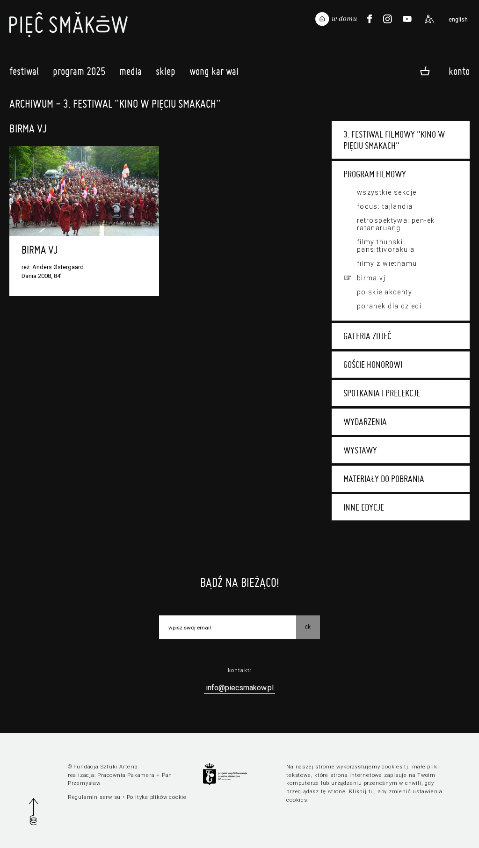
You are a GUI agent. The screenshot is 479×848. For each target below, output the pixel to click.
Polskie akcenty (384, 292)
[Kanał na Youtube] (406, 19)
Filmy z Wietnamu (387, 263)
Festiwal (24, 71)
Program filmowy (374, 174)
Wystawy (360, 450)
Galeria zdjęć (367, 336)
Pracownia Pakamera (125, 775)
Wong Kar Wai (214, 71)
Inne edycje (363, 507)
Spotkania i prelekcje (381, 393)
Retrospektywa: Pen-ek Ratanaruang (396, 224)
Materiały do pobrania (383, 478)
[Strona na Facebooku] (369, 19)
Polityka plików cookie (157, 797)
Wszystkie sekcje (387, 192)
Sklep (165, 71)
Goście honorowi (372, 364)
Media (130, 71)
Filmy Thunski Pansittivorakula (386, 245)
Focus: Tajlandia (385, 206)
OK (308, 626)
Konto (459, 71)
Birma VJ (371, 278)
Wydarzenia (365, 421)
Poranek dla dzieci (389, 306)
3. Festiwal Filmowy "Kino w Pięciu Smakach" (394, 140)
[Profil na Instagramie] (387, 19)
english (458, 19)
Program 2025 (79, 71)
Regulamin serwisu (94, 797)
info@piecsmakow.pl (240, 687)
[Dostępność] (429, 19)
